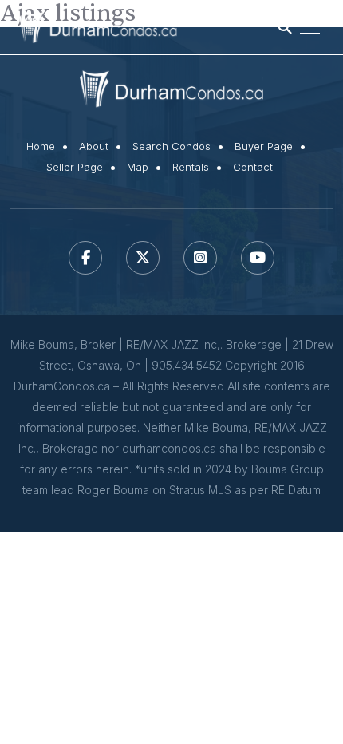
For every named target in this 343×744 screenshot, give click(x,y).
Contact (253, 167)
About (93, 146)
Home (40, 146)
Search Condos (171, 146)
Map (137, 167)
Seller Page (74, 167)
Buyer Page (264, 146)
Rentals (190, 167)
